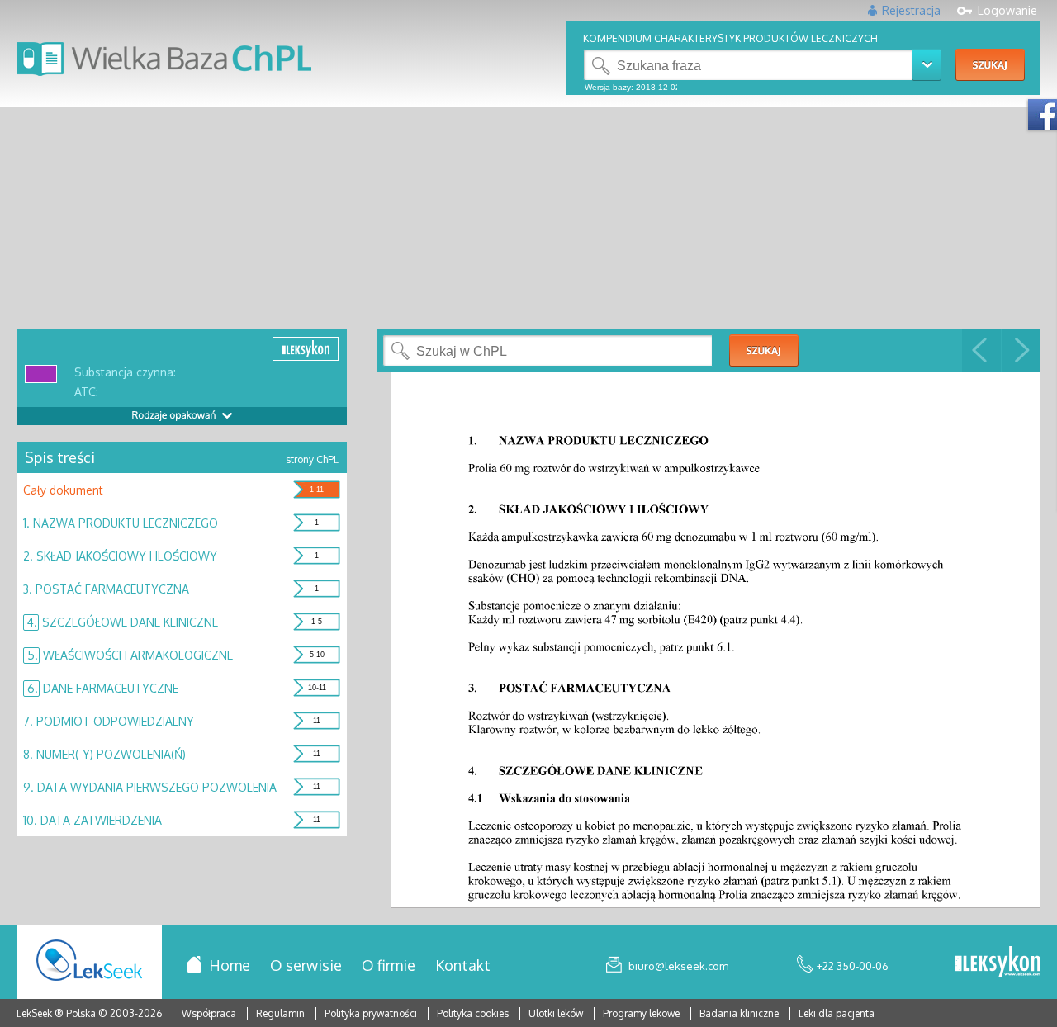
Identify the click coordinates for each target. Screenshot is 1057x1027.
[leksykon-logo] (997, 962)
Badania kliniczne (740, 1013)
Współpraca (209, 1013)
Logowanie (1007, 10)
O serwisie (306, 965)
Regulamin (280, 1013)
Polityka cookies (473, 1013)
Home (230, 965)
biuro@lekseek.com (678, 966)
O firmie (388, 965)
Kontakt (463, 965)
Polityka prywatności (372, 1013)
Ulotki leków (556, 1013)
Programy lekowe (642, 1013)
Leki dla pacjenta (837, 1013)
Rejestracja (911, 10)
